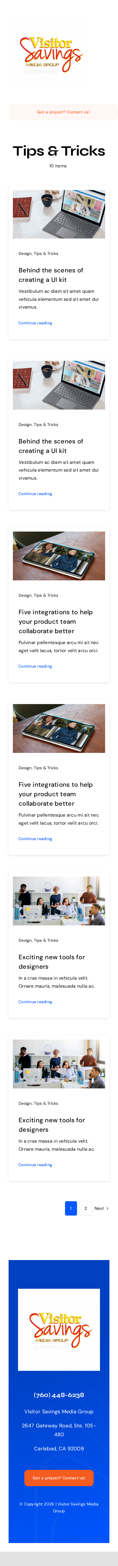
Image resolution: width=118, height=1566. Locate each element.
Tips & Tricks (46, 253)
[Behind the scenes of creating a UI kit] (59, 194)
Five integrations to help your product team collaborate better (56, 621)
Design (25, 253)
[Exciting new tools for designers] (59, 880)
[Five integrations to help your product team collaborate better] (59, 535)
